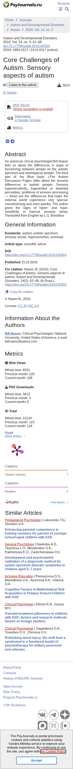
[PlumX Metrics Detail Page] (17, 450)
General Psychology (19, 544)
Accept (36, 760)
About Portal (12, 667)
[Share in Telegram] (12, 141)
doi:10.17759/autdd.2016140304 (26, 46)
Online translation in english (33, 109)
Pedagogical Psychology (23, 520)
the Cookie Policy (53, 751)
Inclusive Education (19, 576)
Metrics (18, 127)
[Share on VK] (7, 141)
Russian (64, 3)
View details (58, 502)
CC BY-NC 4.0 (28, 306)
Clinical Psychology (19, 604)
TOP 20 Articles (14, 705)
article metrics (13, 435)
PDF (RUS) (21, 105)
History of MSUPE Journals (23, 678)
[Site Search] (67, 9)
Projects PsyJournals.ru (20, 697)
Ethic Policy (11, 692)
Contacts (9, 673)
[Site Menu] (60, 9)
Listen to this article (22, 85)
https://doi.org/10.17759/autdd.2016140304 (36, 255)
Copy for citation (21, 292)
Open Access (12, 686)
